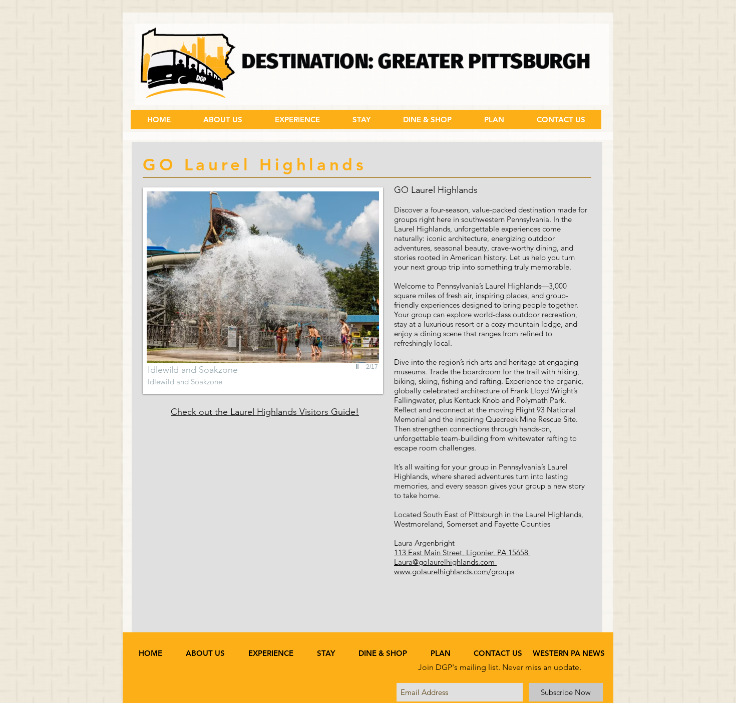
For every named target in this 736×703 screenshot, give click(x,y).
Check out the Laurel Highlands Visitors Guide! (265, 411)
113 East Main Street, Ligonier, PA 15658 (462, 552)
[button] (297, 119)
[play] (358, 366)
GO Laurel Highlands (436, 189)
